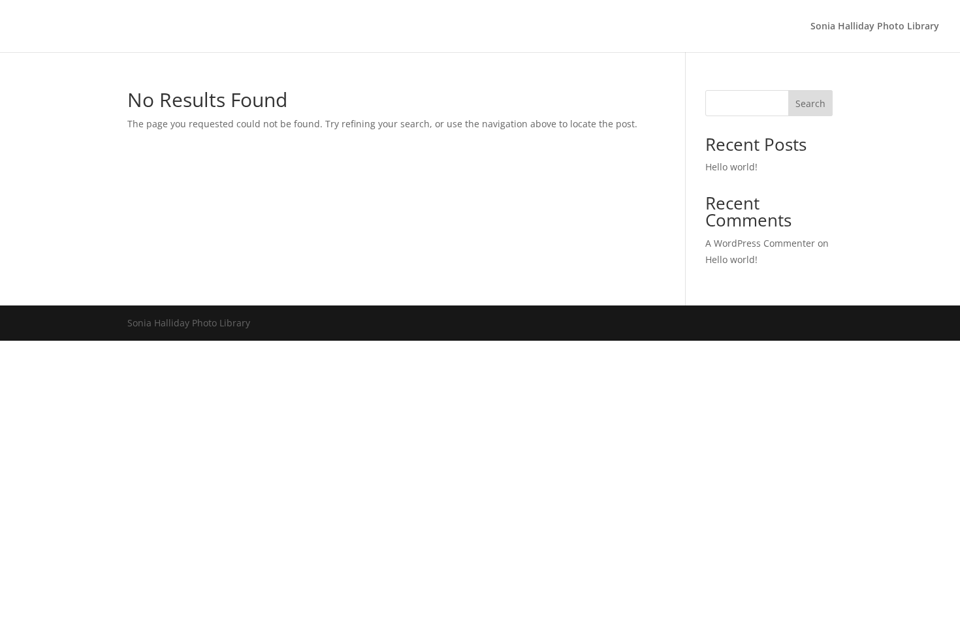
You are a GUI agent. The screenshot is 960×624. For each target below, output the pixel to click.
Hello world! (731, 167)
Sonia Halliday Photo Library (874, 27)
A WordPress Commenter (760, 243)
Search (810, 103)
